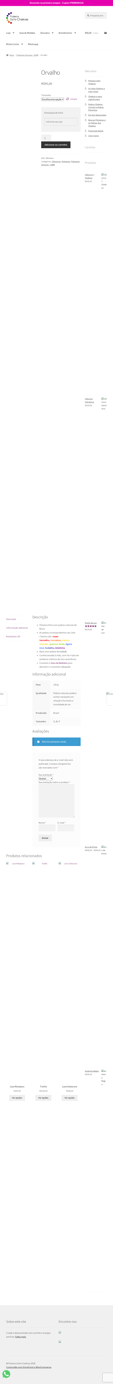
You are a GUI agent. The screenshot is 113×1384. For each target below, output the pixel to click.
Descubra (45, 32)
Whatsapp (33, 44)
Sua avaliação (46, 774)
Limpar (73, 98)
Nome (42, 822)
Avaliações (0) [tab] (13, 636)
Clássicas (56, 161)
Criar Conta (93, 135)
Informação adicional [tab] (17, 627)
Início (12, 55)
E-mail (62, 822)
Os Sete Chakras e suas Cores (96, 90)
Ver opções (17, 1097)
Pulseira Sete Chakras (94, 82)
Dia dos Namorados (97, 115)
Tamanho (46, 95)
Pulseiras (66, 161)
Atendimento (65, 32)
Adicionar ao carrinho (56, 144)
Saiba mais (20, 1336)
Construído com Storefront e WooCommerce (28, 1367)
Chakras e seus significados (95, 98)
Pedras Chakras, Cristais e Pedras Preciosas (96, 107)
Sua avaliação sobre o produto (54, 782)
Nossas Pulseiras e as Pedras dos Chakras (96, 123)
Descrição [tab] (11, 619)
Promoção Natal (95, 131)
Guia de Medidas (27, 32)
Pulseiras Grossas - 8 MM (27, 55)
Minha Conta (12, 44)
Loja (8, 32)
